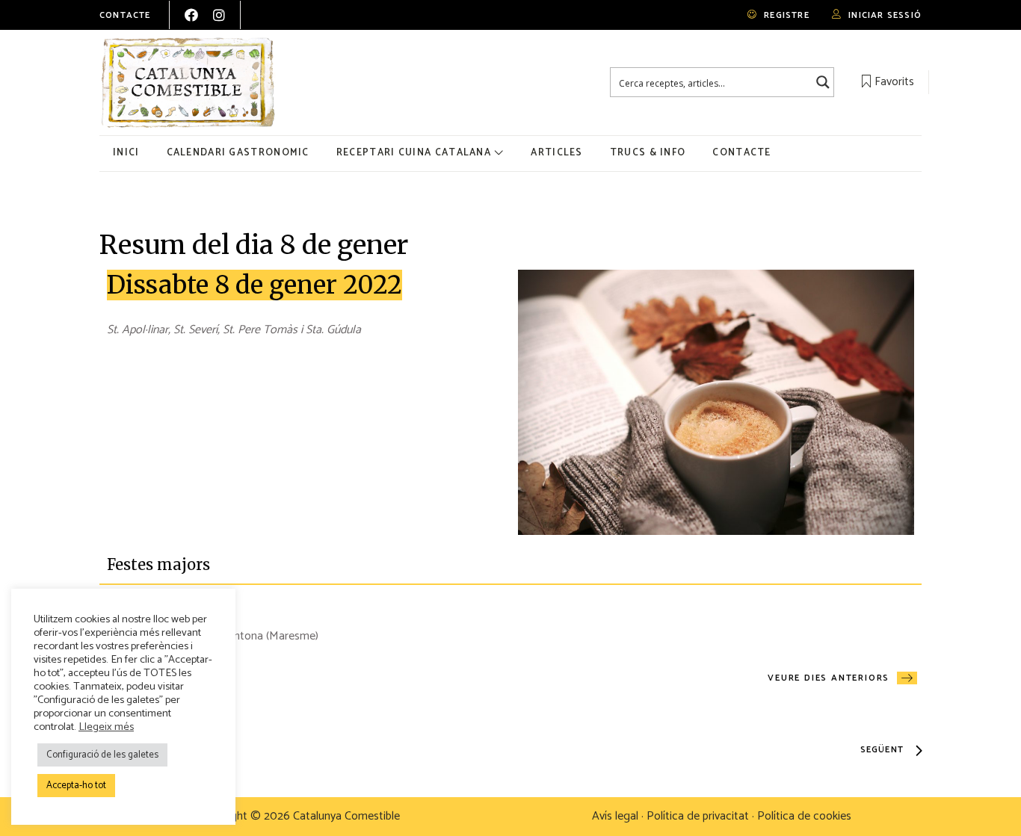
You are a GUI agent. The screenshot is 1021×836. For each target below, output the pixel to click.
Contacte (125, 15)
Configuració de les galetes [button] (102, 755)
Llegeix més (106, 727)
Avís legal (615, 816)
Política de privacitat (698, 816)
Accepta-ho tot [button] (76, 785)
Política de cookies (804, 816)
